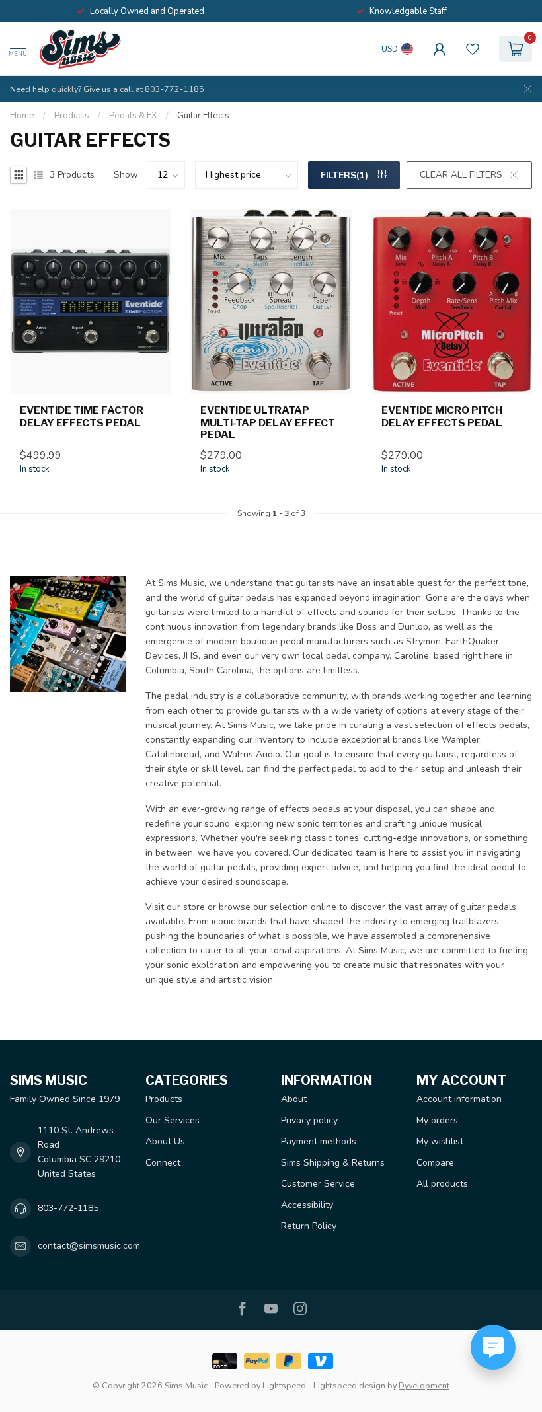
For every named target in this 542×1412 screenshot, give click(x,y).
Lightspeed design (349, 1385)
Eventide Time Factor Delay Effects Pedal (81, 416)
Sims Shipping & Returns (333, 1162)
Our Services (172, 1120)
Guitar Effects (203, 116)
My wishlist (439, 1141)
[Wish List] (472, 49)
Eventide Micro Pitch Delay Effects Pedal (441, 416)
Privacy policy (309, 1120)
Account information (459, 1099)
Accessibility (307, 1205)
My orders (437, 1120)
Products (71, 116)
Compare (435, 1162)
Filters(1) (346, 175)
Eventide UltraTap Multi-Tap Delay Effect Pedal (267, 422)
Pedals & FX (133, 116)
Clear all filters (461, 174)
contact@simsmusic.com (89, 1246)
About (294, 1099)
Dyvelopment (424, 1385)
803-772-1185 (68, 1208)
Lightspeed (284, 1385)
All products (442, 1183)
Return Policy (308, 1226)
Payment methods (318, 1141)
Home (22, 116)
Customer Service (318, 1183)
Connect (162, 1162)
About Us (165, 1141)
